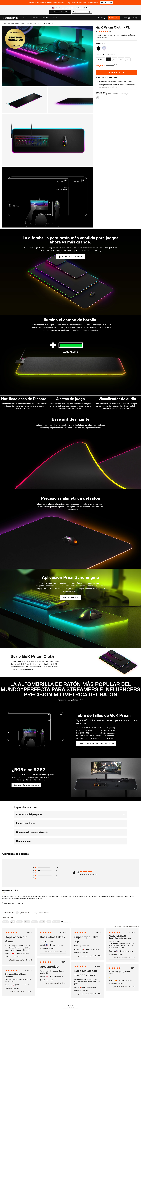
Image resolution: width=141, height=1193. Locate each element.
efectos (26, 922)
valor (48, 922)
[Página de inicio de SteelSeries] (11, 18)
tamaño (42, 922)
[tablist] (36, 17)
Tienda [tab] (24, 18)
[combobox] (28, 912)
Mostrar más (66, 922)
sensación (56, 922)
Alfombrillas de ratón (28, 23)
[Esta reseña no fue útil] (30, 960)
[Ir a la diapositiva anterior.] (18, 2)
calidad (19, 922)
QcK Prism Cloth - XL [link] (46, 23)
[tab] (101, 17)
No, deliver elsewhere (80, 12)
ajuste (12, 922)
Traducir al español (13, 957)
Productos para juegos (11, 23)
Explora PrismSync (71, 598)
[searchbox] (9, 912)
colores (5, 922)
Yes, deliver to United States (60, 12)
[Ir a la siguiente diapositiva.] (123, 2)
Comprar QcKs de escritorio (27, 785)
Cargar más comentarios (70, 1006)
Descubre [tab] (45, 18)
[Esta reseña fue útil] (26, 960)
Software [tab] (35, 18)
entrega (34, 922)
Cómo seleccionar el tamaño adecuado (97, 744)
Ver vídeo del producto (72, 256)
